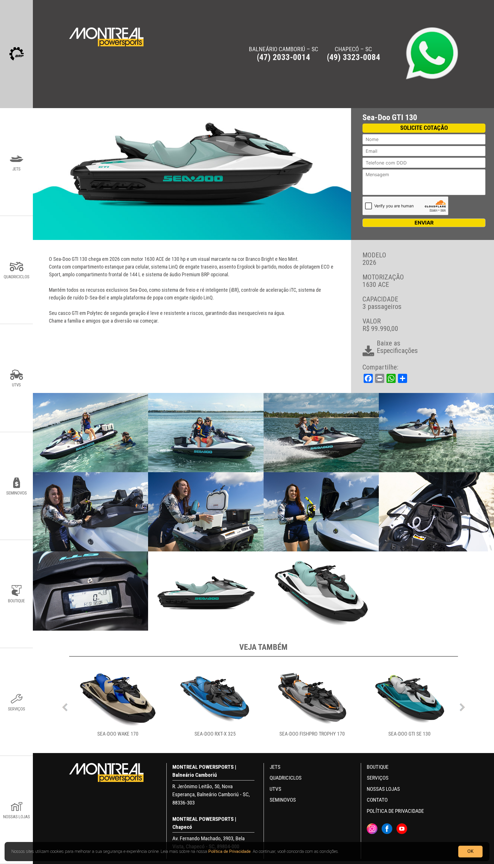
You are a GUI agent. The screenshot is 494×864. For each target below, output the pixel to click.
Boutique (378, 767)
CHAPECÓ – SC (353, 54)
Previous (65, 706)
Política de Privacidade (229, 851)
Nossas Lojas (383, 789)
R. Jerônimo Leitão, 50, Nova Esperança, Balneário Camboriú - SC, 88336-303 (211, 794)
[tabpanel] (117, 705)
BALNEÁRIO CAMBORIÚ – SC (283, 54)
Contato (377, 800)
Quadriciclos (286, 777)
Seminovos (283, 800)
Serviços (378, 777)
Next (462, 706)
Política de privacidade (395, 811)
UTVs (275, 789)
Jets (275, 767)
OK (470, 851)
